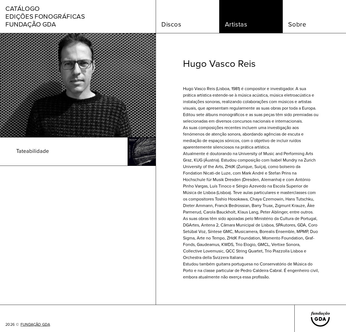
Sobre (297, 24)
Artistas (236, 24)
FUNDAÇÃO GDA (35, 325)
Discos (171, 24)
